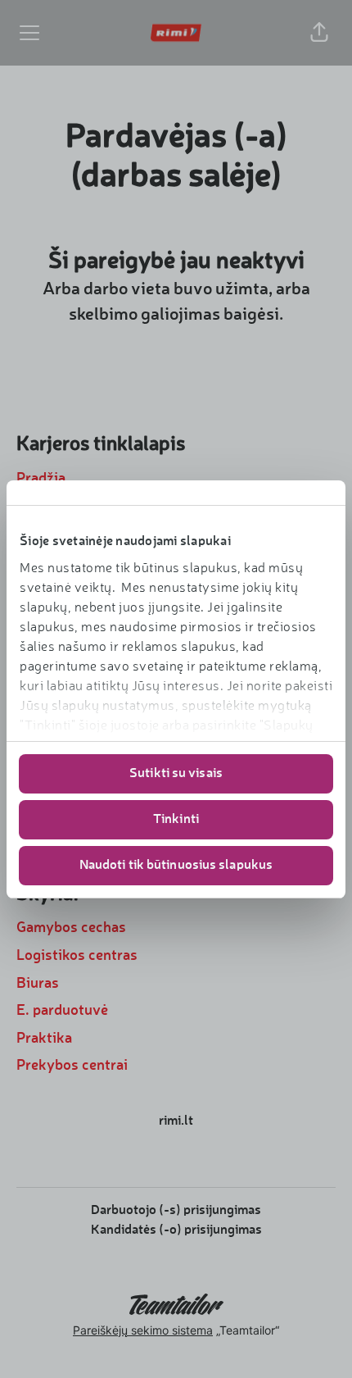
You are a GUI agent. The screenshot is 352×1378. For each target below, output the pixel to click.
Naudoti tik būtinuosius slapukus (176, 865)
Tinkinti (176, 819)
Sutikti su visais (176, 773)
